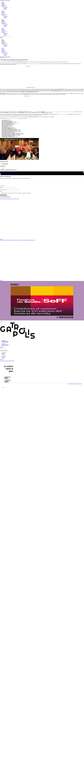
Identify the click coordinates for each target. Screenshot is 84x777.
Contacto (5, 17)
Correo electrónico (3, 189)
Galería (5, 8)
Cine (2, 10)
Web (0, 191)
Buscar (1, 36)
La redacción (6, 7)
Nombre (1, 187)
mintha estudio (4, 348)
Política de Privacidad (5, 341)
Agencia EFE (17, 93)
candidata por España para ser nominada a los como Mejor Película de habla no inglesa (59, 111)
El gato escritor (4, 5)
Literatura (3, 3)
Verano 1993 (34, 111)
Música (3, 11)
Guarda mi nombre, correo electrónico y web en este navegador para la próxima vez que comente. (16, 193)
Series (3, 4)
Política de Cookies (5, 345)
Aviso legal (3, 340)
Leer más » (1, 239)
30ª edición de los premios (13, 118)
